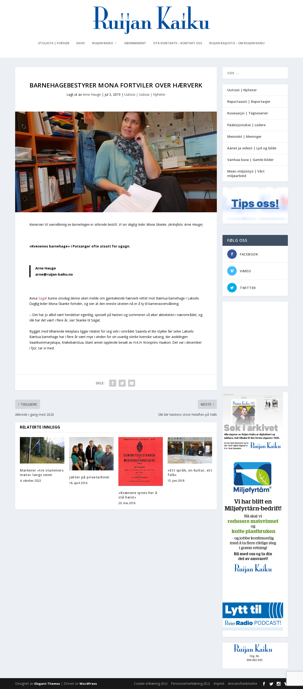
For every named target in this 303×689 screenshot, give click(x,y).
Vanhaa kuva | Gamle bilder (250, 159)
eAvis (80, 43)
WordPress (88, 683)
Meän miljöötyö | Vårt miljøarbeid (246, 173)
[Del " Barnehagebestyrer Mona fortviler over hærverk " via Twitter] (122, 383)
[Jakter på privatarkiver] (91, 453)
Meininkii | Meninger (244, 136)
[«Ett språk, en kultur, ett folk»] (190, 450)
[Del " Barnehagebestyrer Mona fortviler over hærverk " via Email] (131, 383)
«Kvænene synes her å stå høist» (137, 494)
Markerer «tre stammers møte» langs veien (41, 472)
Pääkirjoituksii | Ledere (246, 125)
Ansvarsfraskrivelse (242, 683)
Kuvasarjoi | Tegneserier (247, 113)
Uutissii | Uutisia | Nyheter (144, 94)
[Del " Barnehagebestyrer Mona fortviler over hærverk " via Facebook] (112, 383)
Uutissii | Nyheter (242, 90)
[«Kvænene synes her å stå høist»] (140, 461)
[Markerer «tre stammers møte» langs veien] (42, 450)
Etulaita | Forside (53, 43)
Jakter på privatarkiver (89, 477)
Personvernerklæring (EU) (190, 683)
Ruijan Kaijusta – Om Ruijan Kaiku (237, 43)
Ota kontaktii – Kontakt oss (177, 43)
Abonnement (135, 43)
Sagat (43, 298)
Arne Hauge (92, 94)
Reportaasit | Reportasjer (248, 101)
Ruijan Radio (102, 43)
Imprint (219, 683)
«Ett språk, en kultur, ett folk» (190, 472)
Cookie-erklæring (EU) (150, 683)
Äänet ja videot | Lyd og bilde (251, 148)
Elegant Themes (47, 683)
